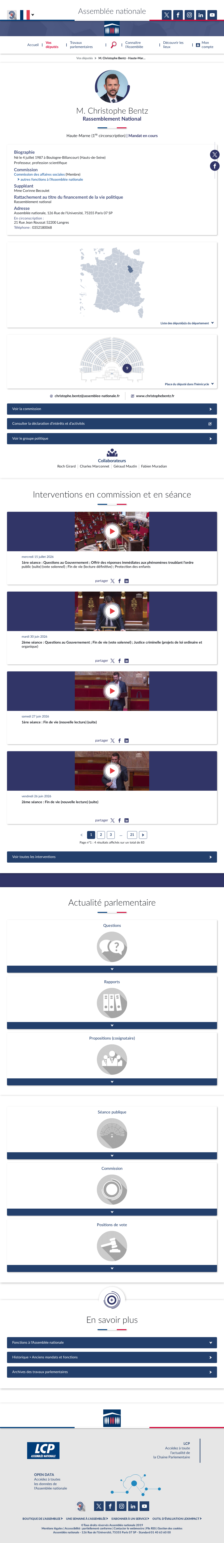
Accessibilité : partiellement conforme (88, 1528)
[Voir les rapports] (112, 1002)
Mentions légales (52, 1528)
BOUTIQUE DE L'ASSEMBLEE (41, 1519)
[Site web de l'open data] (112, 1481)
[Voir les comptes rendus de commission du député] (112, 1189)
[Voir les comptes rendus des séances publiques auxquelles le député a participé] (112, 1132)
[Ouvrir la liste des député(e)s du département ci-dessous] (112, 285)
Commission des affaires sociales (39, 174)
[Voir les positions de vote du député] (112, 1245)
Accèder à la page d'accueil (112, 27)
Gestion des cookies (170, 1528)
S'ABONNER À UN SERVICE (129, 1519)
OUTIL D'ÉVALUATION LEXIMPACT (175, 1519)
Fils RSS (151, 1528)
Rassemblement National (112, 119)
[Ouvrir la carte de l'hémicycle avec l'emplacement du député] (112, 362)
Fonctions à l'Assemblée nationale (112, 1342)
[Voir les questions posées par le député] (112, 946)
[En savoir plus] (112, 1059)
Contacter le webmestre (129, 1528)
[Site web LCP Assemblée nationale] (112, 1450)
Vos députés (84, 58)
